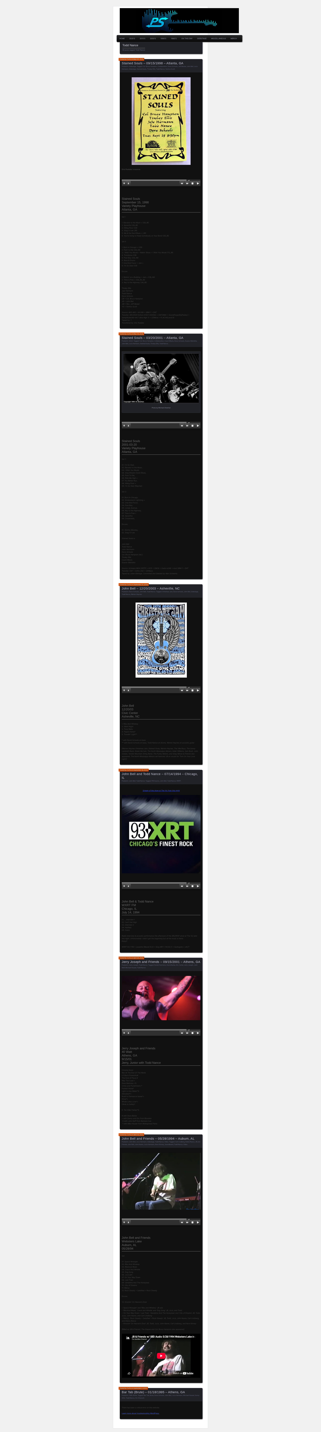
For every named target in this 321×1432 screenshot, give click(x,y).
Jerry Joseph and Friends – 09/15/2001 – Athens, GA (161, 962)
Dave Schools (173, 66)
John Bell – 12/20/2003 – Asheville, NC (151, 588)
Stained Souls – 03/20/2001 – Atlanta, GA (152, 337)
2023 (131, 341)
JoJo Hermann (134, 343)
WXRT (179, 781)
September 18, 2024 (141, 770)
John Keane (139, 1144)
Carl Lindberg (180, 1142)
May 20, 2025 (138, 59)
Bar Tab (146, 1395)
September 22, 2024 (141, 584)
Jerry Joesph (133, 965)
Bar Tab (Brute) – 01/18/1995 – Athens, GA (153, 1392)
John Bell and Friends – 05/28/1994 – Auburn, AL (158, 1138)
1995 (130, 1395)
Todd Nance (160, 69)
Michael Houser (130, 968)
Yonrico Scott (170, 69)
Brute (135, 1395)
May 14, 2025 (138, 334)
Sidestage (202, 38)
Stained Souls (141, 69)
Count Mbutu (169, 341)
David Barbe (171, 965)
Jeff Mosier (182, 66)
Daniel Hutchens (160, 965)
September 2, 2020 (140, 1388)
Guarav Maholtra (191, 341)
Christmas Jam (167, 592)
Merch (234, 38)
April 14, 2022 (138, 1135)
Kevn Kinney (159, 1144)
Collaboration (162, 66)
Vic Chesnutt (139, 1398)
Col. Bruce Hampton (150, 66)
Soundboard (169, 1144)
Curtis (129, 59)
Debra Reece (189, 1142)
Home (122, 38)
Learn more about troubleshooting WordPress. (140, 1413)
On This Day (186, 38)
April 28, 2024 (138, 958)
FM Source (155, 781)
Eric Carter (179, 965)
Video (166, 1142)
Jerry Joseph (188, 965)
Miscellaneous (218, 38)
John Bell (190, 66)
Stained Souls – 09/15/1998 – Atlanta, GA (152, 63)
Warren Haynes (136, 594)
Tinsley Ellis (151, 69)
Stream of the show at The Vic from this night (161, 790)
